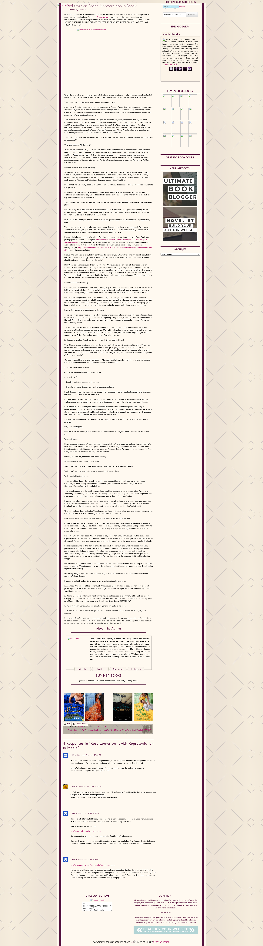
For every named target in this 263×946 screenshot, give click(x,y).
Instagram (136, 669)
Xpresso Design (161, 942)
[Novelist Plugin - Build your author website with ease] (180, 240)
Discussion (72, 730)
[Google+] (190, 70)
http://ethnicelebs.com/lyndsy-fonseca (86, 831)
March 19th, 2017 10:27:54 (88, 813)
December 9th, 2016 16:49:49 (89, 787)
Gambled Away (103, 17)
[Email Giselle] (171, 70)
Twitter (100, 669)
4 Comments (103, 726)
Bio (68, 724)
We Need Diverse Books (117, 730)
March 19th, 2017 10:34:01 (88, 860)
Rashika (82, 9)
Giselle (166, 34)
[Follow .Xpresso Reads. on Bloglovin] (171, 9)
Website (82, 669)
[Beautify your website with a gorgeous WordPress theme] (166, 933)
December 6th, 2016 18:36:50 (89, 755)
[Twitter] (180, 70)
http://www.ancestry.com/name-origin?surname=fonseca (93, 865)
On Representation (89, 730)
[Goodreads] (185, 70)
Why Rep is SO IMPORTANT (139, 730)
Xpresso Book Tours (169, 65)
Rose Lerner (102, 730)
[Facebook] (176, 70)
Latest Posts (81, 724)
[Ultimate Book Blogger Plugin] (180, 205)
